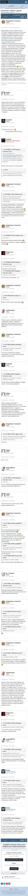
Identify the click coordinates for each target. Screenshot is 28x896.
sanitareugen (18, 344)
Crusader (17, 235)
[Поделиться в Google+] (7, 884)
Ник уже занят (18, 555)
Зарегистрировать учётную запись (14, 859)
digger (17, 434)
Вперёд (22, 17)
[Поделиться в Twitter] (4, 884)
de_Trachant (18, 611)
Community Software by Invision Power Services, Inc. (14, 893)
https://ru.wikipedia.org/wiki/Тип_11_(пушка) (11, 533)
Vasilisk (17, 194)
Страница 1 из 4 (14, 17)
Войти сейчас (14, 868)
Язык (11, 889)
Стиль (16, 889)
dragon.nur (17, 295)
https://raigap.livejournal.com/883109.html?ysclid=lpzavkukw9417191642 (11, 41)
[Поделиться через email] (9, 884)
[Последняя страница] (26, 17)
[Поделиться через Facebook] (2, 884)
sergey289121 (18, 523)
